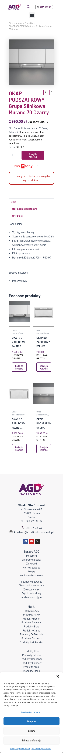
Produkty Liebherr (31, 662)
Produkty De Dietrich (31, 634)
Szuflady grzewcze (31, 581)
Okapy (34, 135)
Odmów (31, 730)
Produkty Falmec (31, 655)
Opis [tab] (13, 201)
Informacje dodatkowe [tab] (24, 208)
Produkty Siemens (31, 622)
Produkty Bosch (31, 618)
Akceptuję (31, 721)
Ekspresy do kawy (31, 559)
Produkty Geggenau (32, 658)
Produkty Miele (31, 666)
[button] (57, 676)
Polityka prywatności (20, 748)
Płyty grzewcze (31, 567)
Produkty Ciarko (31, 630)
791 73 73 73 (34, 528)
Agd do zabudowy (31, 593)
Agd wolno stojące (31, 597)
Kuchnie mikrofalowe (31, 575)
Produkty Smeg (31, 670)
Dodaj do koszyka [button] (19, 367)
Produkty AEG (31, 610)
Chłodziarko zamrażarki (31, 585)
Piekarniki (31, 555)
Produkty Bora (31, 626)
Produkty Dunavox (32, 638)
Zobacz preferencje (31, 740)
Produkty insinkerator (31, 642)
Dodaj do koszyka (33, 155)
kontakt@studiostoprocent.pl (34, 532)
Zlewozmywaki (31, 589)
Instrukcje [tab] (17, 215)
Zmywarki (31, 563)
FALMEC (20, 147)
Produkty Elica (31, 651)
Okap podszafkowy (28, 132)
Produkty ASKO (31, 614)
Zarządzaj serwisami (30, 712)
